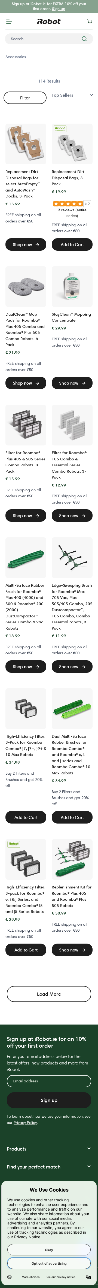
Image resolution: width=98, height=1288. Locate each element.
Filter (25, 97)
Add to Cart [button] (72, 244)
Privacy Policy (25, 1122)
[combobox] (49, 38)
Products (16, 1149)
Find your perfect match (33, 1167)
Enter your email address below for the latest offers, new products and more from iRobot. (47, 1063)
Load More (49, 994)
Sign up (58, 8)
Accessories (15, 56)
